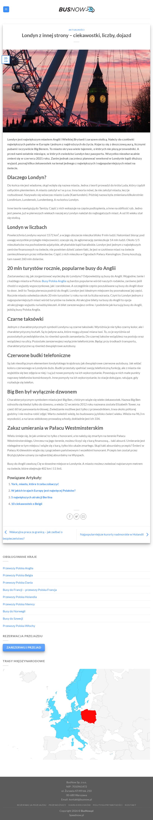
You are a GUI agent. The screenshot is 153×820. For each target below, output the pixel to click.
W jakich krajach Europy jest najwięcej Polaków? (43, 490)
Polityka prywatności (107, 805)
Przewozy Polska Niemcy (19, 604)
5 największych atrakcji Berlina (31, 497)
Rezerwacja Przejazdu (31, 805)
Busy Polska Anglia (54, 281)
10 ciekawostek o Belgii (26, 503)
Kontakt (130, 805)
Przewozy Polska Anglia (18, 568)
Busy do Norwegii (14, 611)
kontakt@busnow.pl (80, 799)
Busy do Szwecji (13, 618)
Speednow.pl (76, 815)
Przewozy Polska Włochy (19, 625)
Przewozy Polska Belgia (18, 575)
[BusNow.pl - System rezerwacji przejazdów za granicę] (76, 9)
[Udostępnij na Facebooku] (70, 516)
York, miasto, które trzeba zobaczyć (35, 484)
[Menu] (6, 9)
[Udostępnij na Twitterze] (77, 516)
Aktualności (76, 30)
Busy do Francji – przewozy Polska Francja (30, 589)
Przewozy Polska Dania (18, 582)
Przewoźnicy (57, 805)
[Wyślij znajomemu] (83, 516)
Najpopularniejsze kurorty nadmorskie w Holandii (112, 534)
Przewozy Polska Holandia (20, 597)
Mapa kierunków (79, 805)
